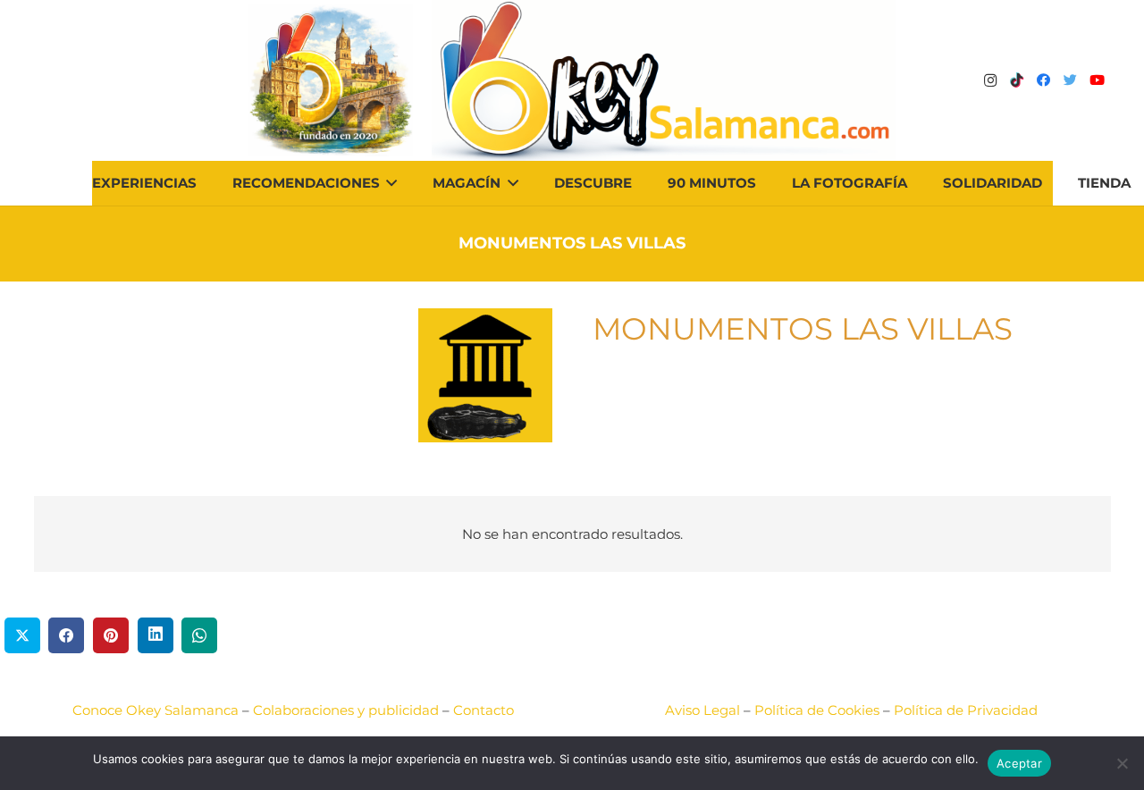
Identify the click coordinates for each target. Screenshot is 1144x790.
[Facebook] (1043, 80)
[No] (1122, 763)
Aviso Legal (702, 710)
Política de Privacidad (966, 710)
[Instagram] (990, 80)
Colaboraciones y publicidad (346, 710)
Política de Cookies (816, 710)
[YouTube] (1097, 80)
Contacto (483, 710)
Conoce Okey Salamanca (155, 710)
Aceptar (1019, 763)
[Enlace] (664, 80)
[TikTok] (1017, 80)
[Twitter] (1070, 80)
